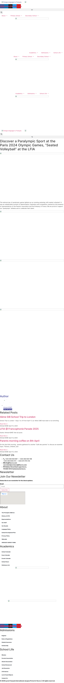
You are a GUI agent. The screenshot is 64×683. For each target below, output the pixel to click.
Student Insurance (7, 642)
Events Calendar (6, 558)
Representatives (6, 519)
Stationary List (6, 565)
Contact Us (5, 678)
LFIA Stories (5, 671)
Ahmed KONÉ (7, 407)
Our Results (5, 526)
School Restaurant (7, 665)
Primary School (15, 16)
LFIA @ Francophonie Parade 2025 (19, 428)
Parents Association (7, 658)
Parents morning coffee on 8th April (19, 440)
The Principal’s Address (8, 512)
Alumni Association (7, 661)
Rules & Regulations (7, 639)
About (4, 16)
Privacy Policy (6, 536)
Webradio (4, 539)
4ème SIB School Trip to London (18, 416)
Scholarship (5, 645)
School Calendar (6, 551)
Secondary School (31, 16)
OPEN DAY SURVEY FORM (9, 542)
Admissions (44, 53)
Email (2, 484)
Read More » (4, 424)
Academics (32, 53)
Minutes (4, 655)
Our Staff (4, 522)
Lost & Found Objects (7, 675)
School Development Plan (9, 532)
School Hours (5, 561)
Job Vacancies (6, 668)
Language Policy (6, 529)
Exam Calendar (6, 555)
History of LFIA (6, 516)
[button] (32, 9)
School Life (57, 53)
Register (4, 635)
